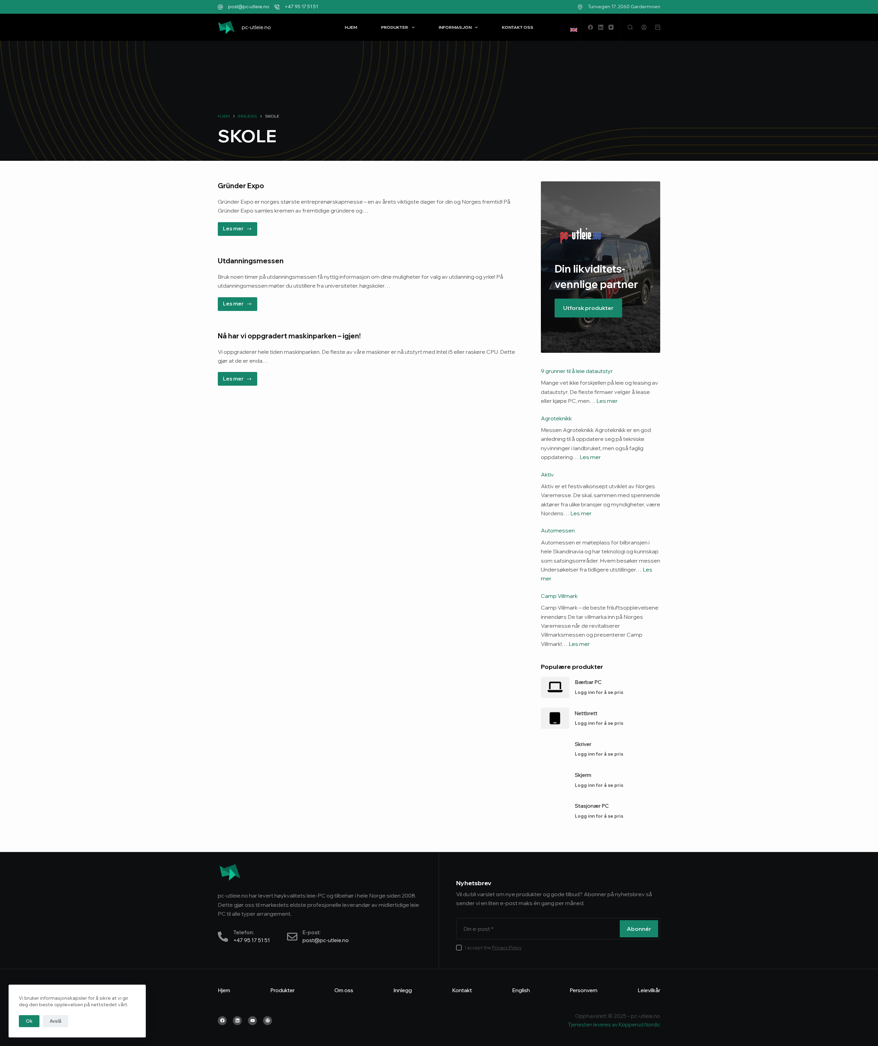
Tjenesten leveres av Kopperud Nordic (614, 1024)
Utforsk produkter (588, 307)
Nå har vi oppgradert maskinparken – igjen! (289, 336)
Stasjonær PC (592, 806)
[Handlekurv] (657, 27)
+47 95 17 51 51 (301, 6)
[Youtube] (252, 1020)
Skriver (583, 744)
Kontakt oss (517, 27)
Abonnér (639, 928)
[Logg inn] (643, 27)
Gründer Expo (241, 185)
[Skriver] (555, 749)
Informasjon (455, 27)
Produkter (394, 27)
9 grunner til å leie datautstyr (577, 371)
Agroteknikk (556, 418)
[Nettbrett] (555, 718)
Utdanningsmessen (251, 260)
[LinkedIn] (600, 27)
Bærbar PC (588, 682)
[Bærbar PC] (555, 687)
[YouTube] (611, 27)
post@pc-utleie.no (248, 6)
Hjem (351, 27)
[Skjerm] (555, 780)
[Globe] (267, 1020)
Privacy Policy (507, 947)
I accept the (493, 947)
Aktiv (547, 474)
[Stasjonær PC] (555, 811)
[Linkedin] (237, 1020)
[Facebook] (590, 27)
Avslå (55, 1021)
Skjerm (583, 775)
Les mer (240, 227)
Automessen (558, 530)
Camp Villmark (559, 595)
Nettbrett (586, 713)
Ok (29, 1021)
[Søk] (630, 27)
